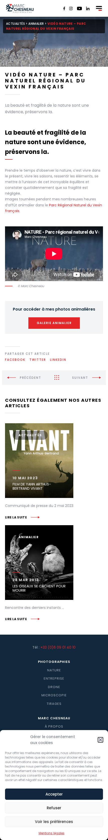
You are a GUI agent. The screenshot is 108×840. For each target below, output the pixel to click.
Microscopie (54, 695)
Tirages (54, 703)
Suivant (80, 378)
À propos (54, 726)
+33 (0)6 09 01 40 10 (58, 647)
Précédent (30, 378)
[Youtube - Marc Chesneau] (79, 8)
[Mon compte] (91, 9)
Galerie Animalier (54, 323)
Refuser (54, 808)
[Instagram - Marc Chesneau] (71, 8)
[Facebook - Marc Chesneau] (64, 8)
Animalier (36, 23)
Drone (54, 687)
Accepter (54, 794)
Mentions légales (52, 833)
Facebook (15, 360)
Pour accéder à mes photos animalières (54, 309)
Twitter (37, 360)
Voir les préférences (54, 821)
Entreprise (54, 678)
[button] (100, 739)
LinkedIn (58, 360)
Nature (54, 670)
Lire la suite (16, 517)
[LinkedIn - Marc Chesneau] (88, 8)
